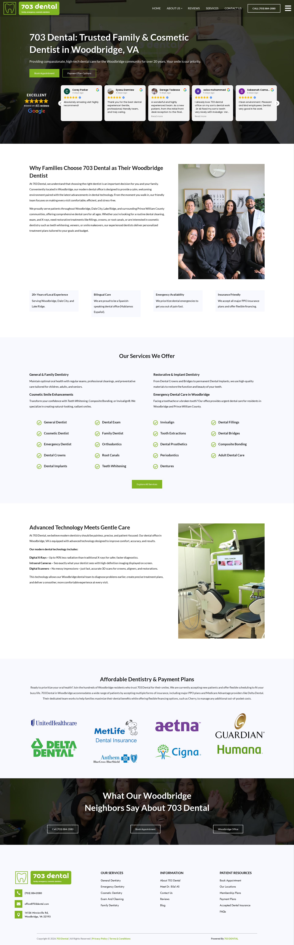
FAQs (223, 912)
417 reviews (42, 105)
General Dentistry (111, 880)
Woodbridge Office (228, 829)
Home (156, 8)
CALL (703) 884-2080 (264, 8)
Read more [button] (157, 116)
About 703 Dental (170, 880)
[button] (277, 103)
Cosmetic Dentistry (111, 893)
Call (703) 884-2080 (62, 829)
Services (212, 8)
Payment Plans (228, 899)
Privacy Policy (100, 938)
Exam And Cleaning (112, 899)
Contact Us (233, 8)
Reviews (194, 8)
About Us (173, 8)
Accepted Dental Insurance (235, 905)
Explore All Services (147, 484)
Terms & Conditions (119, 938)
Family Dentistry (110, 905)
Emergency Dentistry (112, 887)
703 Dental (62, 938)
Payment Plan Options (79, 73)
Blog (162, 905)
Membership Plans (230, 893)
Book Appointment (44, 73)
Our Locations (228, 887)
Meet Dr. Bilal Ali (170, 887)
